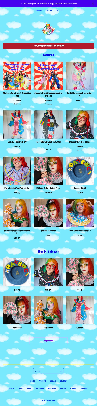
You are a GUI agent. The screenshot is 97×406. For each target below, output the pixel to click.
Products (38, 10)
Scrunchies (39, 388)
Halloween (52, 388)
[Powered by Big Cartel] (48, 400)
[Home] (48, 28)
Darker (73, 388)
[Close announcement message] (93, 4)
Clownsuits (84, 388)
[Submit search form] (61, 370)
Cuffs (29, 388)
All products (48, 340)
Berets (11, 388)
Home (32, 381)
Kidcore (63, 388)
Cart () (59, 10)
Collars (20, 388)
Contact (49, 10)
